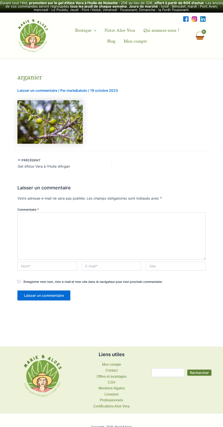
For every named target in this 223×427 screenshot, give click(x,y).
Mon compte (135, 41)
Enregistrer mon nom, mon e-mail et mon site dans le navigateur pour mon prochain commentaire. (93, 282)
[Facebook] (186, 19)
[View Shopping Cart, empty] (200, 36)
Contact (112, 370)
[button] (94, 30)
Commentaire (28, 209)
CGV (111, 382)
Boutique (83, 30)
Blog (111, 41)
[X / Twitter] (203, 19)
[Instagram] (194, 19)
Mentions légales (111, 388)
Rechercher (199, 372)
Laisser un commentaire (37, 90)
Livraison (112, 394)
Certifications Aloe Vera (111, 406)
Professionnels (111, 400)
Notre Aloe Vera (120, 30)
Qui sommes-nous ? (161, 30)
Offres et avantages (112, 376)
